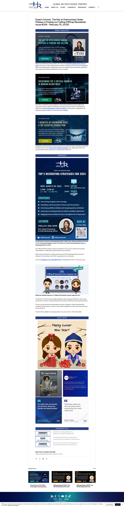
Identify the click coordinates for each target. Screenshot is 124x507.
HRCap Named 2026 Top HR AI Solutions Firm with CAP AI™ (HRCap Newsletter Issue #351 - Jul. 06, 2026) (61, 486)
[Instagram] (66, 496)
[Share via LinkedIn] (43, 458)
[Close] (122, 504)
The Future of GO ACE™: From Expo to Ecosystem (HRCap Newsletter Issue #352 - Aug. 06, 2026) (38, 486)
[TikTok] (69, 496)
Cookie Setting (109, 504)
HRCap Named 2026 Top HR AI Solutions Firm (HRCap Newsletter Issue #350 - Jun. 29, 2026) (85, 486)
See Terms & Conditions (13, 505)
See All (94, 468)
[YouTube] (62, 496)
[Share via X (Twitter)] (39, 458)
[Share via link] (46, 458)
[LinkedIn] (52, 496)
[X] (59, 496)
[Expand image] (60, 372)
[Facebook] (55, 496)
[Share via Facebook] (36, 458)
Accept (117, 504)
